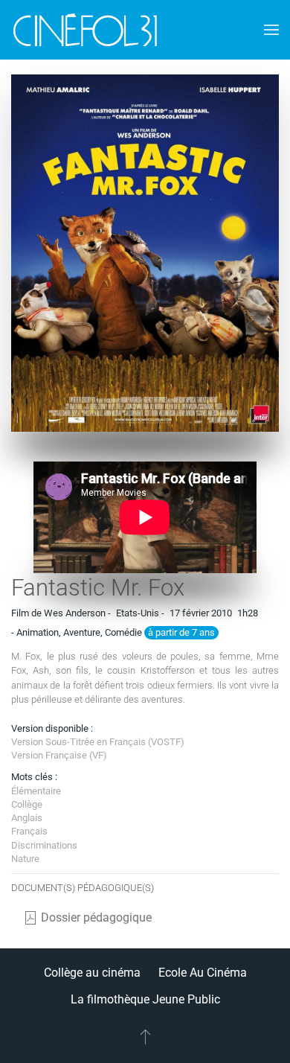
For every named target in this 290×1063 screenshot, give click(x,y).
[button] (271, 30)
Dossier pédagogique (96, 917)
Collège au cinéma (92, 972)
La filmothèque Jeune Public (145, 999)
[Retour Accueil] (85, 30)
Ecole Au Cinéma (202, 972)
